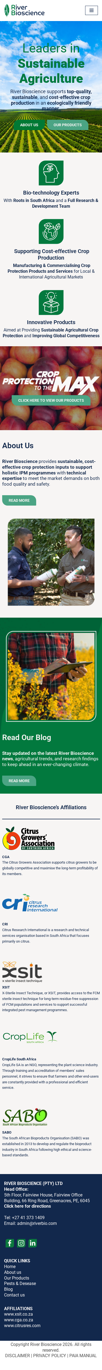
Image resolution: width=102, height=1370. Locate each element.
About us (12, 1272)
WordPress (69, 1364)
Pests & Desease (20, 1283)
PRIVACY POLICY (49, 1355)
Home (10, 1266)
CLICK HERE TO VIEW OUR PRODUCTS (51, 400)
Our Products (16, 1278)
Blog (8, 1289)
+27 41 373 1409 (28, 1217)
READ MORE (19, 500)
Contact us (14, 1295)
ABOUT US (29, 125)
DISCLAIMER (17, 1355)
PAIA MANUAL (83, 1355)
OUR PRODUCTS (68, 125)
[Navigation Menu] (91, 10)
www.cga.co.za (18, 1319)
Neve (27, 1364)
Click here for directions (27, 1206)
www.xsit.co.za (18, 1314)
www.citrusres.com (22, 1325)
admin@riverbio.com (37, 1223)
